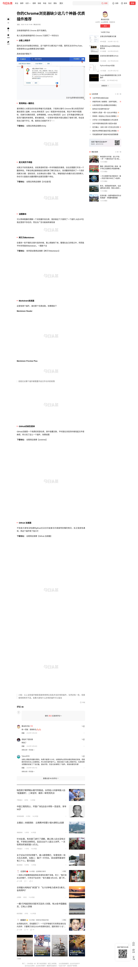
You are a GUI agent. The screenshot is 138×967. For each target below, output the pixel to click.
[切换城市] (30, 3)
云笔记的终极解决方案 (108, 36)
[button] (16, 3)
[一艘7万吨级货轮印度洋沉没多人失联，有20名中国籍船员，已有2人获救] (77, 908)
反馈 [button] (133, 952)
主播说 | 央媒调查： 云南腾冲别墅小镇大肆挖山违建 (40, 822)
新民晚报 (19, 913)
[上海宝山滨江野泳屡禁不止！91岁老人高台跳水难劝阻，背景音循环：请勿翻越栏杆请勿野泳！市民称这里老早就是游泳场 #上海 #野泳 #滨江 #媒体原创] (60, 945)
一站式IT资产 (62, 966)
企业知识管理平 (41, 966)
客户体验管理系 (42, 963)
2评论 (26, 913)
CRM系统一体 (31, 963)
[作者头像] (105, 14)
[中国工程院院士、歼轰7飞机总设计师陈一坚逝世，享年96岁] (77, 811)
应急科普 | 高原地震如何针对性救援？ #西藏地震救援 (110, 196)
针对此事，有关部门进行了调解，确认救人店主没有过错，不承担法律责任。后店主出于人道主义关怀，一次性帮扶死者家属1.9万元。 (41, 842)
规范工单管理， (53, 963)
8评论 (26, 800)
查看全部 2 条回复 (27, 771)
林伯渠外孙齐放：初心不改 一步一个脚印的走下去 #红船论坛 (110, 157)
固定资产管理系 (72, 966)
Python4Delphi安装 (107, 65)
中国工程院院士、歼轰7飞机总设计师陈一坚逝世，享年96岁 (41, 808)
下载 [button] (133, 957)
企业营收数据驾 (64, 963)
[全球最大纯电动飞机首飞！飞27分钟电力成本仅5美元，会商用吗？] (77, 892)
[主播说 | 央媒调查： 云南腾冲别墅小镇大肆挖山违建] (77, 827)
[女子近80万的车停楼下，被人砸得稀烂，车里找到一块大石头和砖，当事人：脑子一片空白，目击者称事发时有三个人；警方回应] (77, 860)
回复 (23, 733)
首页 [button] (133, 945)
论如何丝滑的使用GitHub (109, 56)
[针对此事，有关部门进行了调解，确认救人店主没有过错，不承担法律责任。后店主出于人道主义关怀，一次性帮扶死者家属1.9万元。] (77, 844)
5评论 (25, 897)
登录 (132, 3)
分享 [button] (8, 44)
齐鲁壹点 (19, 800)
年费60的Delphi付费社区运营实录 (110, 47)
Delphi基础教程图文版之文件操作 (110, 76)
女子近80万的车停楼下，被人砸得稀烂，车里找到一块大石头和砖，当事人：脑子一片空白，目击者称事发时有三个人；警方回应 (41, 858)
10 (27, 930)
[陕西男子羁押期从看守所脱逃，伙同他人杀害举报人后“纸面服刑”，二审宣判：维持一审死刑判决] (77, 795)
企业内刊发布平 (75, 963)
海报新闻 (19, 832)
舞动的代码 (37, 24)
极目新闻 (19, 865)
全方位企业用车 (30, 966)
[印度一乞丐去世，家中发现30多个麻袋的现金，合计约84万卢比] (77, 945)
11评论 (26, 849)
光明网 (19, 897)
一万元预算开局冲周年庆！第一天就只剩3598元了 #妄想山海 (110, 177)
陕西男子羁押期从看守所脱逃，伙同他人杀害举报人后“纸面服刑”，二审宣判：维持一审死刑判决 (41, 791)
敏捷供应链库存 (52, 966)
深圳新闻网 (20, 816)
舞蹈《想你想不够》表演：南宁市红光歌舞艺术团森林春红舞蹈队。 (110, 167)
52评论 (26, 865)
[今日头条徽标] (7, 3)
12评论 (26, 832)
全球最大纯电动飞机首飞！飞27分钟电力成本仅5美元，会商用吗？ (42, 889)
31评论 (28, 816)
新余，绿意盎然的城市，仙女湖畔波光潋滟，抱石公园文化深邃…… (110, 187)
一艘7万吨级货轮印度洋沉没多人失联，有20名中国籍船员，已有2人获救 (42, 905)
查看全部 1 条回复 (27, 750)
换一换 (119, 94)
